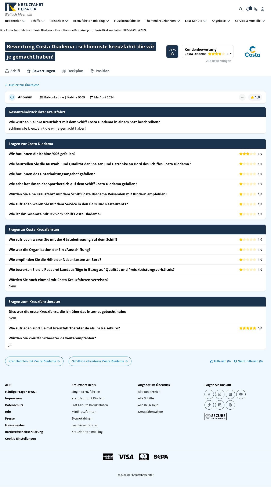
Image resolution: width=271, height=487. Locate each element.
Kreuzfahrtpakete (150, 412)
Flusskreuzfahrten (127, 21)
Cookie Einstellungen (20, 439)
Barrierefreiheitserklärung (24, 432)
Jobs (8, 412)
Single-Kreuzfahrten (86, 392)
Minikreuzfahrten (84, 412)
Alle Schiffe (146, 398)
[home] (1, 30)
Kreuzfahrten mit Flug (87, 432)
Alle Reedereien (149, 392)
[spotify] (230, 405)
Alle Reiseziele (148, 405)
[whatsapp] (219, 394)
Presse (10, 418)
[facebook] (209, 394)
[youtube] (241, 394)
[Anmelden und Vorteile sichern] (262, 9)
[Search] (241, 9)
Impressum (13, 398)
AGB (8, 385)
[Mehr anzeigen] (24, 20)
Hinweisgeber (15, 425)
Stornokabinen (82, 418)
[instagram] (230, 394)
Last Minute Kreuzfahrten (90, 405)
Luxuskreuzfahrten (85, 425)
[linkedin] (219, 405)
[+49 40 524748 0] (255, 9)
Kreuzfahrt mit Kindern (88, 398)
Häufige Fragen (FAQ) (20, 392)
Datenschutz (14, 405)
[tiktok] (209, 405)
